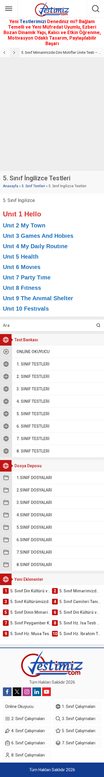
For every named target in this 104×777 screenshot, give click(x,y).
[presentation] (5, 53)
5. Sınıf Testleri (33, 186)
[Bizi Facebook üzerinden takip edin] (7, 691)
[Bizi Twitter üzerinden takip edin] (17, 691)
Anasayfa (10, 186)
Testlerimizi (33, 21)
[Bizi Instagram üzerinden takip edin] (27, 691)
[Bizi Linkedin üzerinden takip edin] (36, 691)
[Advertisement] (52, 113)
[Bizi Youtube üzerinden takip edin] (46, 691)
